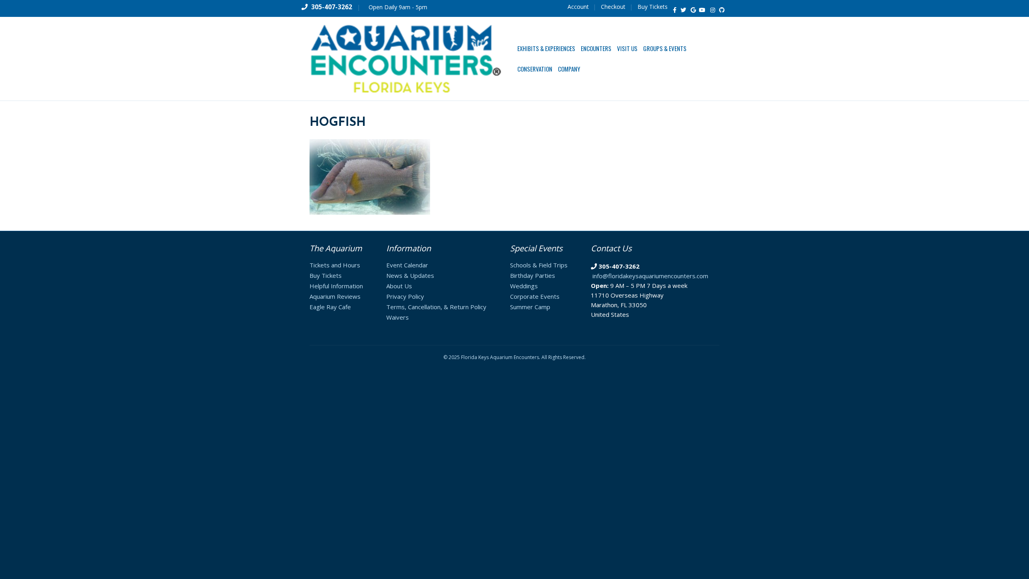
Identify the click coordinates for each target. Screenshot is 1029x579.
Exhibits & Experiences (546, 48)
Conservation (534, 68)
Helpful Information (336, 286)
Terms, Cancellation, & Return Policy (436, 306)
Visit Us (627, 48)
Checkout (613, 6)
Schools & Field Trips (539, 265)
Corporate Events (535, 296)
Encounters (596, 48)
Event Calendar (407, 265)
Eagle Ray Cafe (330, 306)
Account (578, 6)
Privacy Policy (405, 296)
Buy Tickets (652, 6)
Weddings (524, 286)
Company (569, 68)
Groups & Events (665, 48)
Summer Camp (530, 306)
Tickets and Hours (335, 265)
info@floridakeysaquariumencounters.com (650, 276)
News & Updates (410, 275)
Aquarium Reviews (335, 296)
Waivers (397, 317)
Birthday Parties (532, 275)
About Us (399, 286)
